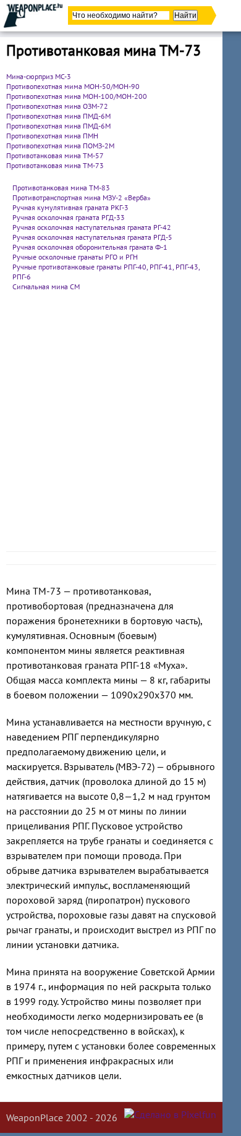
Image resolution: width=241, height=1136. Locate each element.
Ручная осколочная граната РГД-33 (68, 217)
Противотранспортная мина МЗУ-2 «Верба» (81, 197)
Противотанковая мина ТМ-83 (61, 187)
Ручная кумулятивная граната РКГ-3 (70, 207)
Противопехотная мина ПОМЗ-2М (60, 145)
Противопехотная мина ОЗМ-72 (57, 106)
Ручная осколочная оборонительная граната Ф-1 (89, 247)
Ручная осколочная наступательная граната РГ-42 (91, 227)
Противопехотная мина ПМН (52, 135)
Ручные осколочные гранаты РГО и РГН (75, 256)
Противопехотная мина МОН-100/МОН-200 (76, 96)
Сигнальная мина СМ (46, 286)
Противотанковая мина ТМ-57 (55, 155)
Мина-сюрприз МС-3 (38, 76)
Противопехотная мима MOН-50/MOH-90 (73, 86)
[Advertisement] (120, 424)
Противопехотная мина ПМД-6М (58, 116)
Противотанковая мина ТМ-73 (55, 165)
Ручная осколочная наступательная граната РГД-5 (92, 237)
